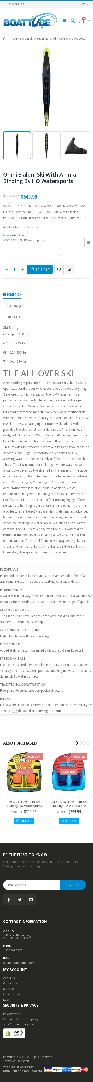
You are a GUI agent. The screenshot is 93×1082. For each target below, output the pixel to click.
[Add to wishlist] (59, 269)
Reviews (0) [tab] (14, 305)
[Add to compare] (69, 269)
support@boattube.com (18, 963)
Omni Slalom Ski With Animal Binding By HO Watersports (40, 178)
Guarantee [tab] (14, 317)
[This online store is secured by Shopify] (14, 1033)
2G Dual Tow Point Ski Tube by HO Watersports (24, 804)
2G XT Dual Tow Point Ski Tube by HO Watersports (69, 804)
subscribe (73, 885)
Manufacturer (12, 240)
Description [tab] (12, 294)
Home (4, 38)
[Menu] (64, 20)
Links (82, 4)
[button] (76, 743)
